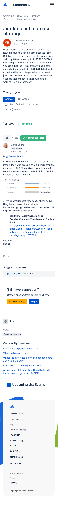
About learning (16, 440)
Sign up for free (17, 301)
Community (22, 4)
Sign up (18, 273)
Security (13, 482)
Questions (35, 15)
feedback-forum (12, 334)
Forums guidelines (18, 429)
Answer (9, 98)
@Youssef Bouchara (16, 156)
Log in (8, 273)
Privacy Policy (16, 473)
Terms (12, 478)
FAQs (12, 425)
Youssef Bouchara (23, 40)
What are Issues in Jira (15, 353)
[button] (29, 187)
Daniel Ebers (17, 144)
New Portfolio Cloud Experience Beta (22, 365)
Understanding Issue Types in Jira (21, 348)
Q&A (19, 15)
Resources (14, 445)
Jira (26, 15)
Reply (6, 256)
